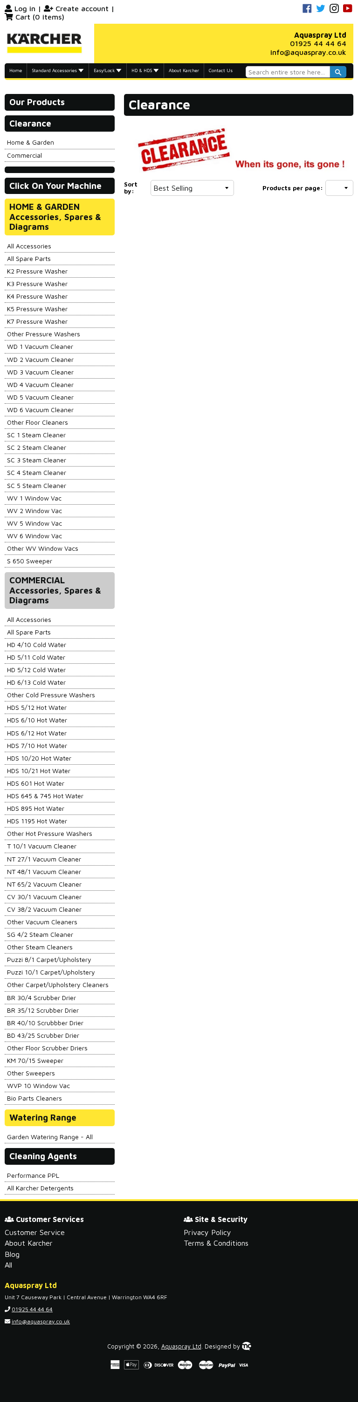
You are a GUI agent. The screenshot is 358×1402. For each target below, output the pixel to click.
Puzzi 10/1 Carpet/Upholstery (51, 972)
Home (15, 70)
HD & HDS (142, 70)
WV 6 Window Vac (34, 536)
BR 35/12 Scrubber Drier (43, 1010)
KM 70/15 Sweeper (35, 1060)
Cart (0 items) (39, 17)
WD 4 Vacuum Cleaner (40, 384)
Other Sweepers (31, 1073)
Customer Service (35, 1232)
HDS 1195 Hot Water (37, 821)
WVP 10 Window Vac (38, 1085)
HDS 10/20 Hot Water (39, 758)
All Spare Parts (29, 258)
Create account (82, 8)
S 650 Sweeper (29, 561)
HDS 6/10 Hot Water (37, 720)
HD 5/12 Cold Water (36, 670)
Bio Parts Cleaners (34, 1098)
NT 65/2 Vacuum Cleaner (44, 884)
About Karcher (184, 70)
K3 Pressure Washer (37, 283)
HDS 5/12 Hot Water (37, 707)
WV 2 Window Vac (34, 510)
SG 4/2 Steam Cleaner (40, 934)
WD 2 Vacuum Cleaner (40, 359)
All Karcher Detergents (40, 1188)
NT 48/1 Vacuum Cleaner (44, 871)
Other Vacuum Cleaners (42, 922)
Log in (24, 8)
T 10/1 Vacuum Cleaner (41, 846)
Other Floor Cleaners (37, 422)
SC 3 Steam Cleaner (36, 460)
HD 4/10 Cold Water (36, 644)
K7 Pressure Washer (37, 321)
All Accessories (29, 246)
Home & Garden (30, 142)
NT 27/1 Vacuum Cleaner (44, 859)
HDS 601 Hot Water (35, 783)
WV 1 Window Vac (34, 498)
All (8, 1265)
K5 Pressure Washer (37, 309)
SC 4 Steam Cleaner (36, 472)
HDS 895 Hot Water (35, 808)
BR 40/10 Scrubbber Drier (45, 1023)
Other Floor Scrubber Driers (47, 1048)
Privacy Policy (207, 1232)
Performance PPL (33, 1175)
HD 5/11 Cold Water (36, 657)
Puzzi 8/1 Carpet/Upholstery (49, 959)
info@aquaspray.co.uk (308, 52)
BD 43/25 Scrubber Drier (43, 1035)
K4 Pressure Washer (37, 296)
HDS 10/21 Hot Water (38, 770)
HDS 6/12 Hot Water (37, 733)
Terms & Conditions (216, 1243)
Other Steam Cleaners (40, 947)
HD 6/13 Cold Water (36, 682)
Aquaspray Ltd (181, 1346)
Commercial (24, 155)
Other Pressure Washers (43, 334)
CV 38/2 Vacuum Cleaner (44, 909)
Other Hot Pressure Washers (49, 833)
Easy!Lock (105, 70)
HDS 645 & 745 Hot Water (45, 796)
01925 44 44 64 (318, 43)
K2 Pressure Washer (37, 271)
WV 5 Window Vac (34, 523)
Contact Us (221, 70)
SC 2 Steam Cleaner (36, 447)
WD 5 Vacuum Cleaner (40, 397)
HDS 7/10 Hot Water (37, 745)
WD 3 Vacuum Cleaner (40, 372)
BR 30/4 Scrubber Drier (41, 997)
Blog (12, 1254)
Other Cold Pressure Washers (51, 695)
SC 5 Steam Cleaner (36, 485)
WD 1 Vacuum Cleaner (40, 346)
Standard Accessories (55, 70)
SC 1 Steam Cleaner (36, 435)
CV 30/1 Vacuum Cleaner (44, 897)
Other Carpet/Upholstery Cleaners (58, 984)
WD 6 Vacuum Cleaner (40, 410)
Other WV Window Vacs (42, 548)
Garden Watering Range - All (50, 1137)
